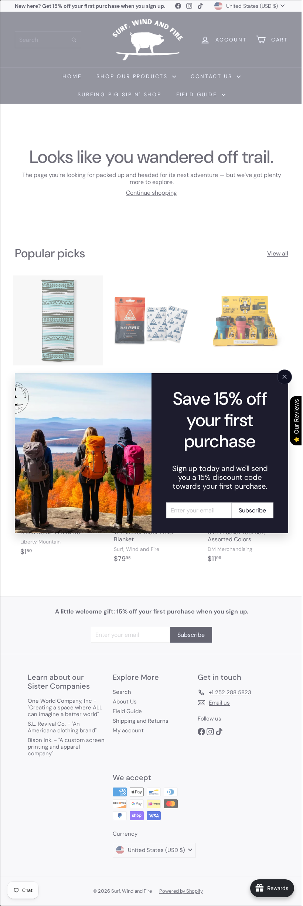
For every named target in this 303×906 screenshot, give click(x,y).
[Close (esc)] (279, 377)
